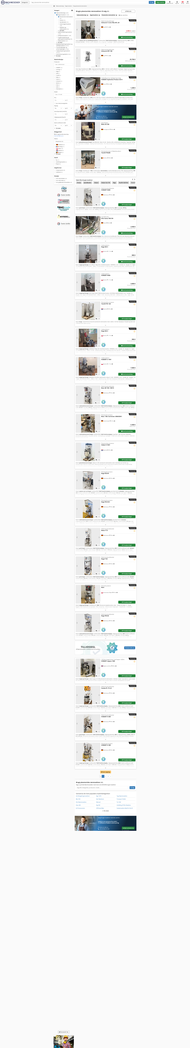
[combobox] (64, 141)
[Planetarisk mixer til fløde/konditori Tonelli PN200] (88, 159)
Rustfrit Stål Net (123, 182)
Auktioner (59, 172)
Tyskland (61, 144)
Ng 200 (98, 805)
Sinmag (59, 69)
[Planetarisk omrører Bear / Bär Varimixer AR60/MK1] (88, 423)
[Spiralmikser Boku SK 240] (88, 131)
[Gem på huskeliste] (134, 23)
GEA (58, 87)
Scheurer (59, 81)
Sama (58, 79)
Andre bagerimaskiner (65, 24)
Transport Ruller (121, 799)
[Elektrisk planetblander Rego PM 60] (88, 623)
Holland (61, 150)
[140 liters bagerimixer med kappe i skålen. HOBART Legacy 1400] (88, 668)
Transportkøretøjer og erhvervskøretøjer (62, 48)
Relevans (128, 11)
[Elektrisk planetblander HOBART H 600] (88, 723)
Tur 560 (119, 802)
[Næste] (99, 29)
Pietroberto (59, 89)
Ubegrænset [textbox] (59, 141)
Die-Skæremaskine (81, 802)
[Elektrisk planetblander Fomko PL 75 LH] (88, 695)
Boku (58, 77)
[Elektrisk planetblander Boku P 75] (88, 537)
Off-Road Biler (100, 808)
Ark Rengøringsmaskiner (83, 796)
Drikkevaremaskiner (64, 35)
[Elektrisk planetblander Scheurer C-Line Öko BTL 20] (88, 29)
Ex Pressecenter (80, 808)
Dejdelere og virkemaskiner (64, 28)
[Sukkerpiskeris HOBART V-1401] (88, 366)
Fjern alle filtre (124, 15)
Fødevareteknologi (62, 13)
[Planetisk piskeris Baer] (88, 594)
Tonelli (58, 75)
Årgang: (56, 105)
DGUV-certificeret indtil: (60, 123)
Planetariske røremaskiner (66, 17)
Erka (58, 85)
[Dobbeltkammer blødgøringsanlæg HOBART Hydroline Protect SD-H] (88, 86)
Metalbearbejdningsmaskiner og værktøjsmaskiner (64, 44)
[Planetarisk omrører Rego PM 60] (88, 480)
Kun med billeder (61, 178)
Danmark (58, 136)
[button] (187, 2)
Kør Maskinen (100, 799)
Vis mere (106, 811)
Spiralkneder (64, 22)
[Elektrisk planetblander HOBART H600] (88, 197)
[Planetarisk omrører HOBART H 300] (88, 752)
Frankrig (61, 146)
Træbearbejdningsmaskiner (63, 51)
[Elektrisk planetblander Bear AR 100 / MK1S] (88, 395)
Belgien (60, 152)
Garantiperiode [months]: (60, 111)
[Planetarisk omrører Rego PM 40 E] (88, 509)
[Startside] (54, 6)
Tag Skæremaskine (122, 796)
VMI (57, 73)
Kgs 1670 (98, 796)
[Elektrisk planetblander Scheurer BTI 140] (88, 58)
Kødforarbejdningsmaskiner (65, 32)
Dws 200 (78, 805)
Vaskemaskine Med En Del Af (125, 808)
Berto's (58, 83)
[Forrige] (77, 29)
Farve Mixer (134, 182)
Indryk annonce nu (128, 117)
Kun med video (60, 180)
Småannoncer (60, 170)
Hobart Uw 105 (105, 182)
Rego (58, 71)
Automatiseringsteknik (63, 54)
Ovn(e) (62, 20)
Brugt (58, 164)
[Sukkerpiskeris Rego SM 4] (88, 254)
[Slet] (87, 15)
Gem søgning (106, 772)
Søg (152, 2)
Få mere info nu (129, 648)
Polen (60, 148)
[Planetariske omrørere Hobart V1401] (88, 452)
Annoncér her (64, 1032)
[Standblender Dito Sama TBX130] (88, 225)
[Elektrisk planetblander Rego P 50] (88, 566)
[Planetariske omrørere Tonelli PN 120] (88, 311)
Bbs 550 (78, 799)
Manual (98, 802)
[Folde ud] (105, 45)
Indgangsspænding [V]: (60, 117)
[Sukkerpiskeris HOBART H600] (88, 282)
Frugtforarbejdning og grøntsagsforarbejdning (65, 38)
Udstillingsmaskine (61, 162)
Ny (57, 160)
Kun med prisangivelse (61, 103)
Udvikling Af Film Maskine (124, 805)
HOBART (59, 67)
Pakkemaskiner (63, 41)
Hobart (96, 182)
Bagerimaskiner (63, 15)
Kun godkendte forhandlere (64, 182)
